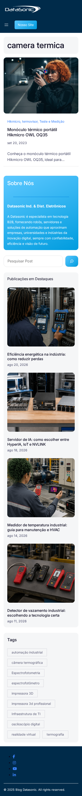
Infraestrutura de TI (26, 714)
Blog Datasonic (25, 789)
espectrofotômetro (25, 683)
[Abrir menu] (6, 25)
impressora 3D (22, 693)
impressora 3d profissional (31, 704)
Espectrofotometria (26, 673)
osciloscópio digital (26, 724)
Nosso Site (26, 25)
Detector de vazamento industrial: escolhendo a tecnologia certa (36, 613)
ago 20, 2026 (17, 365)
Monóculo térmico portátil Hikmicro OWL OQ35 (32, 132)
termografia (55, 734)
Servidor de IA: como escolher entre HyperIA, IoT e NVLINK (38, 442)
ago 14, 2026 (17, 536)
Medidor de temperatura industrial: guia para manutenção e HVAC (37, 527)
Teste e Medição (51, 121)
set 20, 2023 (17, 143)
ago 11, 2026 (17, 621)
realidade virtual (24, 734)
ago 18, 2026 (17, 450)
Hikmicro (13, 121)
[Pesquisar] (71, 261)
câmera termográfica (27, 662)
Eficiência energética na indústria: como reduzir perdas (36, 356)
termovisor (30, 121)
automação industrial (27, 652)
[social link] (14, 757)
